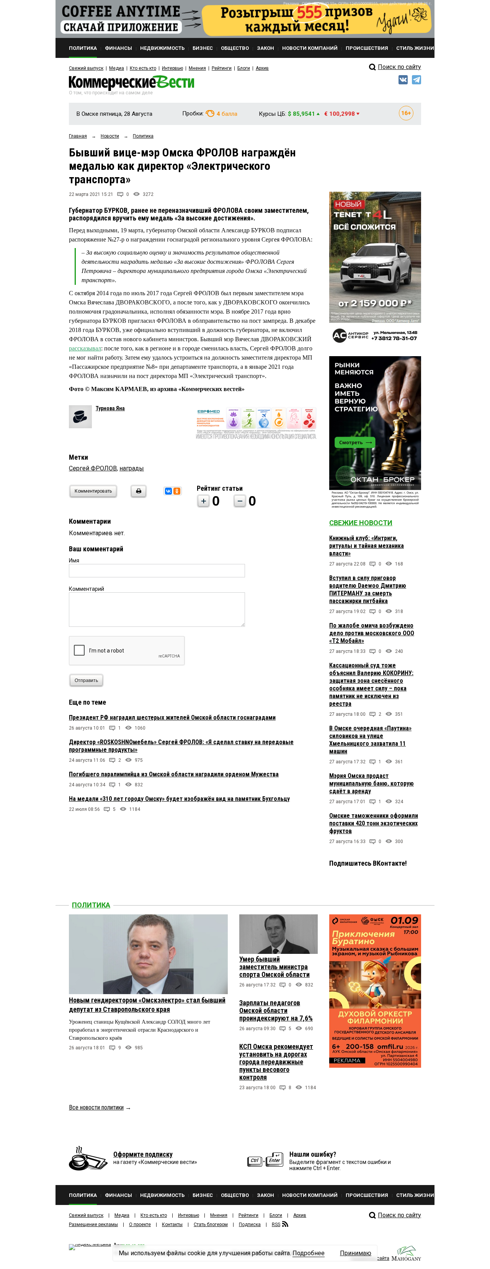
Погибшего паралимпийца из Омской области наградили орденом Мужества (174, 774)
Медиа (116, 68)
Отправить (86, 680)
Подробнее (308, 1253)
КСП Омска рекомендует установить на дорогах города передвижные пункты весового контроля (276, 1061)
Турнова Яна (110, 408)
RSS (276, 1224)
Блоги (243, 68)
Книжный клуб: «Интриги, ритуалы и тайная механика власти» (366, 545)
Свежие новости (360, 523)
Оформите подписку (143, 1154)
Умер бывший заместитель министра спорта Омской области (274, 966)
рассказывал (85, 348)
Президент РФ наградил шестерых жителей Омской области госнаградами (172, 717)
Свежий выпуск (86, 68)
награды (131, 468)
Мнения (197, 68)
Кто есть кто (143, 68)
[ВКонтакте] (168, 491)
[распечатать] (137, 496)
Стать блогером (211, 1224)
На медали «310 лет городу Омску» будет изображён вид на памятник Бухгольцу (179, 798)
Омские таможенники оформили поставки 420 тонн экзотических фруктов (373, 823)
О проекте (140, 1224)
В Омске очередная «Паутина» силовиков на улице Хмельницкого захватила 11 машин (370, 740)
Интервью (172, 68)
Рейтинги (222, 68)
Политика (91, 905)
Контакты (172, 1224)
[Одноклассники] (176, 491)
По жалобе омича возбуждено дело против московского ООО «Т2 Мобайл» (371, 633)
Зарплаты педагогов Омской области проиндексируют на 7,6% (276, 1010)
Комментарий (86, 589)
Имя (74, 560)
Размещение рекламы (93, 1224)
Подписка (250, 1224)
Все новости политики (96, 1107)
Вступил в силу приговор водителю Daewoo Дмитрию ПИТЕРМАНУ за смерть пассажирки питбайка (367, 589)
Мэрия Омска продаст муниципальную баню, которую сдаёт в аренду (371, 783)
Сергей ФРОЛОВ (93, 468)
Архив (262, 68)
